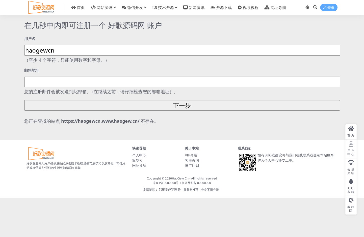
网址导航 (139, 165)
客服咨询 (192, 160)
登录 (330, 7)
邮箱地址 (31, 70)
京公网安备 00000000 (196, 183)
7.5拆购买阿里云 (170, 189)
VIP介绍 (191, 155)
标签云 (137, 160)
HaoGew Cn (180, 178)
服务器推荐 (190, 189)
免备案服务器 (210, 189)
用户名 (29, 38)
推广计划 (192, 165)
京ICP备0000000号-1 (167, 183)
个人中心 (139, 155)
